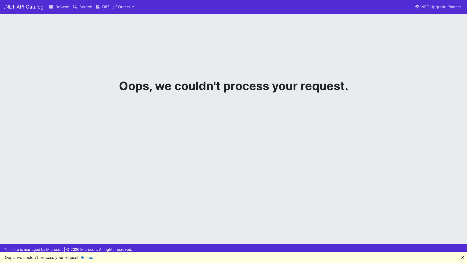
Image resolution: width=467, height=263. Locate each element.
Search (85, 6)
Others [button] (124, 6)
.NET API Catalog (24, 7)
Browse (61, 6)
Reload (87, 257)
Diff (105, 6)
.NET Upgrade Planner (440, 6)
